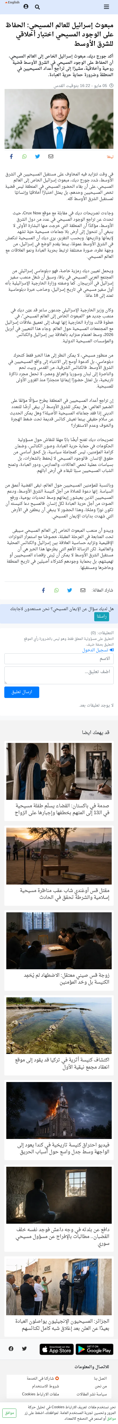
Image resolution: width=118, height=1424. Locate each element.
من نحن (101, 1386)
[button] (11, 7)
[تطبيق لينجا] (94, 1349)
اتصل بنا (100, 1378)
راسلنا (102, 616)
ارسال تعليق (21, 692)
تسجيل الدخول (95, 650)
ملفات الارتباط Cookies (40, 1394)
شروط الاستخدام (45, 1386)
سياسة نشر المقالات (91, 1394)
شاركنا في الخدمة (41, 1378)
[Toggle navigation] (107, 7)
